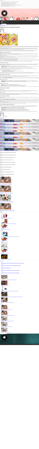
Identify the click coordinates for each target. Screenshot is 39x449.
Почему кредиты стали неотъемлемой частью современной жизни (7, 302)
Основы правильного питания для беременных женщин (8, 150)
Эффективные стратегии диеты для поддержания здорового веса (10, 124)
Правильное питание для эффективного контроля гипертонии (9, 137)
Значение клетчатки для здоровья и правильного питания (9, 127)
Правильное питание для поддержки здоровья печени (8, 146)
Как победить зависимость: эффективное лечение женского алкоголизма (8, 6)
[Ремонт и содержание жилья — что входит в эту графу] (4, 217)
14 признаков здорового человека (4, 242)
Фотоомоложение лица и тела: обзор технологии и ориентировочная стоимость (9, 279)
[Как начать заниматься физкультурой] (4, 247)
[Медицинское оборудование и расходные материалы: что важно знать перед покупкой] (4, 290)
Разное (1, 22)
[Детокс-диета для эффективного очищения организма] (5, 200)
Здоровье (2, 21)
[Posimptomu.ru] (4, 18)
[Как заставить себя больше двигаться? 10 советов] (4, 258)
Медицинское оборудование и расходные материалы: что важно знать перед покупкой (9, 4)
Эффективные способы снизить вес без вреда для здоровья (7, 210)
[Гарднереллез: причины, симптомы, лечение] (4, 228)
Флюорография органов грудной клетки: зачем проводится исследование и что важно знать (10, 1)
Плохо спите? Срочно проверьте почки (5, 253)
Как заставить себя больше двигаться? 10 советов (6, 259)
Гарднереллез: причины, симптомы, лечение (5, 229)
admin (4, 32)
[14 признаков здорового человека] (4, 241)
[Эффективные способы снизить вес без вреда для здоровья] (5, 209)
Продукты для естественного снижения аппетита (7, 140)
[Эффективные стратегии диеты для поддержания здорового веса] (4, 320)
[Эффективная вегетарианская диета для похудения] (5, 191)
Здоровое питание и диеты (2, 25)
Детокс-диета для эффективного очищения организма (6, 201)
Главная (2, 20)
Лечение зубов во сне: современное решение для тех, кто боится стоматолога (8, 3)
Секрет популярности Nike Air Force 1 (5, 285)
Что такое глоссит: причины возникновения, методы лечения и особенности (8, 223)
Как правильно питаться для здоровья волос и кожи (8, 130)
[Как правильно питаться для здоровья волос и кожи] (4, 331)
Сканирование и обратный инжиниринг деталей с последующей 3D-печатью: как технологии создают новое (11, 5)
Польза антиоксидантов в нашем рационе (6, 143)
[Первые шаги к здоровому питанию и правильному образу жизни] (4, 314)
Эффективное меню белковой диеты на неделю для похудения (9, 134)
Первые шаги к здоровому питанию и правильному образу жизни (10, 121)
